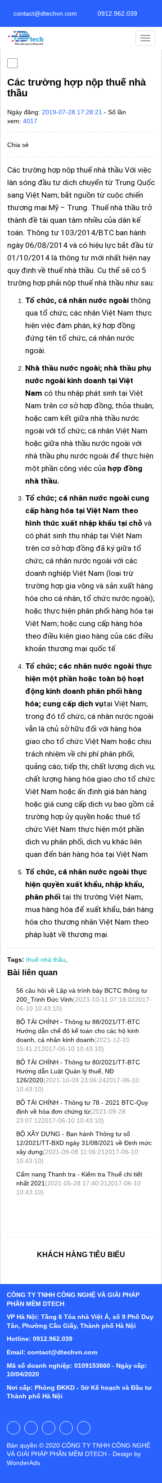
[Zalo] (83, 1428)
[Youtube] (31, 1428)
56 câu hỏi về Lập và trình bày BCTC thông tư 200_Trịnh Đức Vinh (84, 999)
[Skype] (66, 1428)
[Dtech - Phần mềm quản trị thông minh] (26, 38)
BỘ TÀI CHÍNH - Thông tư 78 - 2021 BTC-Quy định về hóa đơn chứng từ (82, 1111)
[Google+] (48, 1428)
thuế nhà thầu (46, 959)
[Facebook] (13, 1428)
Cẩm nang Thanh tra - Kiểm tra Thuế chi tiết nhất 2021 (79, 1183)
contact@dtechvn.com (44, 13)
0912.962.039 (116, 13)
